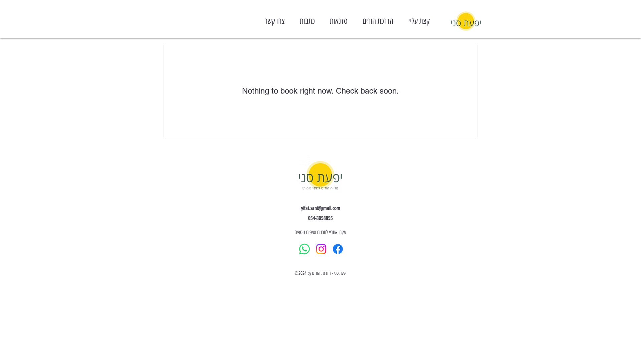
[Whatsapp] (304, 249)
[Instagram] (321, 249)
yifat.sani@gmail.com (320, 208)
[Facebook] (338, 249)
